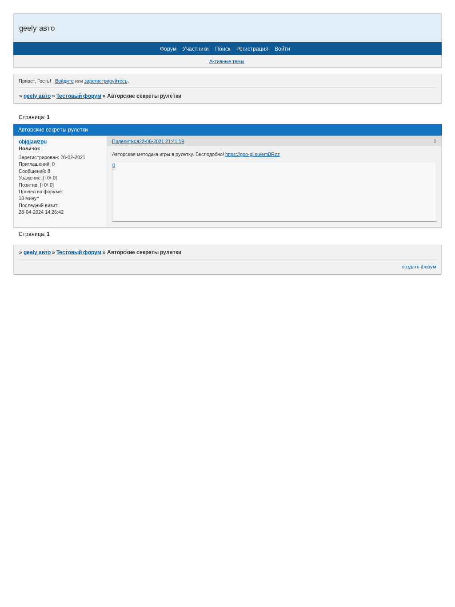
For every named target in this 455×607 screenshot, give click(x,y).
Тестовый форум (78, 96)
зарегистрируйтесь (106, 81)
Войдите (64, 81)
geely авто (37, 96)
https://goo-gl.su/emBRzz (252, 154)
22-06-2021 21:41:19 (161, 141)
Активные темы (226, 61)
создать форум (419, 266)
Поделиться (125, 141)
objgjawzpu (33, 142)
